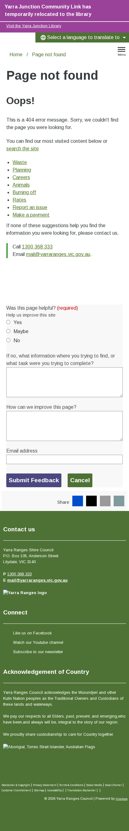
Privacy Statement (44, 785)
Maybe (20, 331)
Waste (20, 162)
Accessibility (54, 790)
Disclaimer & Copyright (16, 785)
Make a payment (31, 215)
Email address (22, 450)
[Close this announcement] (121, 7)
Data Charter (113, 785)
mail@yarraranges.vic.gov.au (58, 254)
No (16, 340)
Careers (21, 177)
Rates (19, 200)
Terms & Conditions (71, 785)
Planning (22, 170)
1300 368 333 (37, 246)
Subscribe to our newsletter (38, 651)
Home (16, 54)
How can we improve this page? (41, 407)
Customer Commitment (16, 790)
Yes (17, 322)
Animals (21, 185)
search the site (22, 148)
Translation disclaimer (81, 790)
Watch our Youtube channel (38, 642)
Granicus (121, 798)
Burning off (24, 192)
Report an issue (30, 207)
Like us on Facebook (32, 633)
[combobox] (82, 38)
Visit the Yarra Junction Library (33, 25)
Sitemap (39, 790)
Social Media (94, 785)
